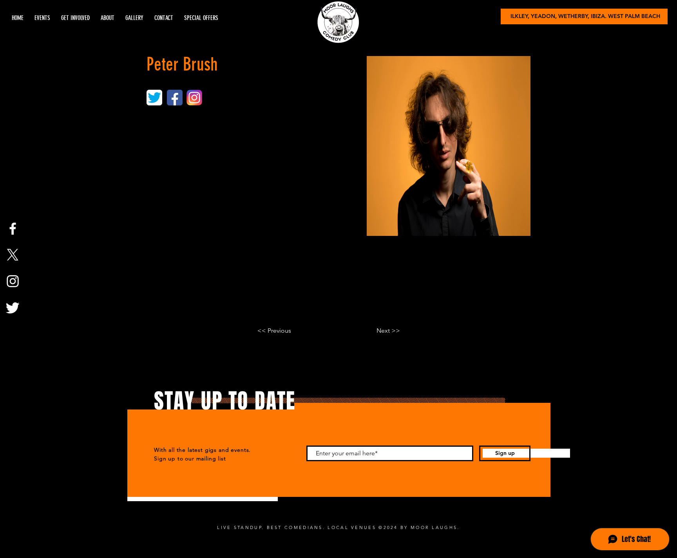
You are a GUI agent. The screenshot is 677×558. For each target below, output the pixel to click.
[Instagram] (13, 281)
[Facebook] (13, 229)
